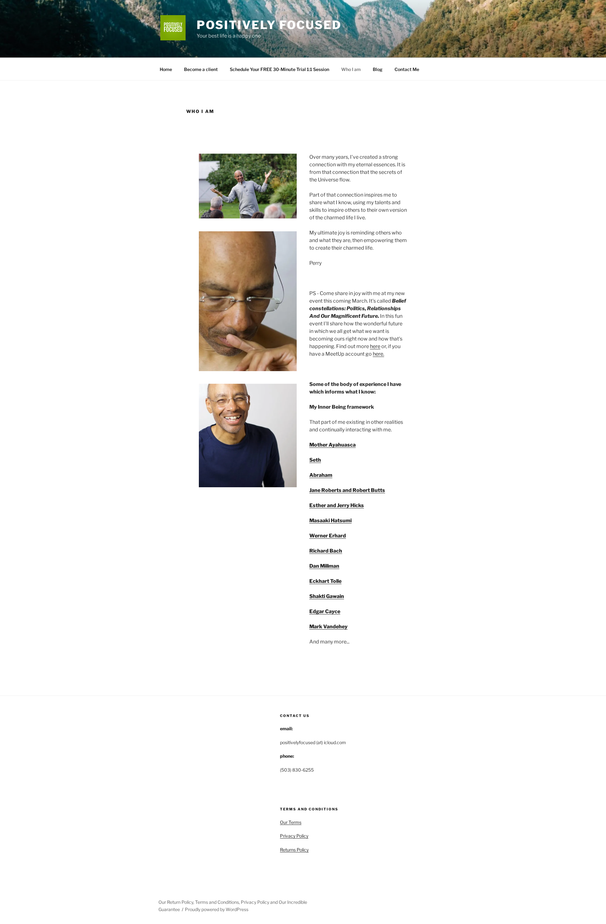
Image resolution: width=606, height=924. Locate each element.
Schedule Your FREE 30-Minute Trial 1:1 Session (279, 69)
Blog (378, 69)
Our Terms (290, 822)
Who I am (351, 69)
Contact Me (407, 69)
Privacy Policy (294, 835)
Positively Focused (269, 25)
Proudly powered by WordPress (216, 909)
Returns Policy (294, 849)
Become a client (201, 69)
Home (166, 69)
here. (378, 354)
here (375, 346)
